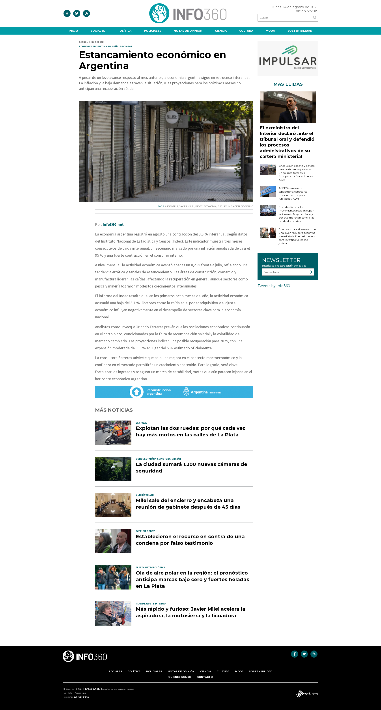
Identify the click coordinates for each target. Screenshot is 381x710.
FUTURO (222, 206)
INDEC (199, 206)
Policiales (152, 30)
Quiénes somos (180, 676)
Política (124, 30)
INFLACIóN (234, 206)
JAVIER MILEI (186, 206)
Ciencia (221, 30)
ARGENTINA (171, 206)
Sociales (98, 30)
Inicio (73, 30)
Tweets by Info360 (274, 286)
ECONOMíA (210, 206)
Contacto (205, 676)
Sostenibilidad (300, 30)
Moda (270, 30)
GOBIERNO (247, 206)
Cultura (246, 30)
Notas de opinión (188, 30)
